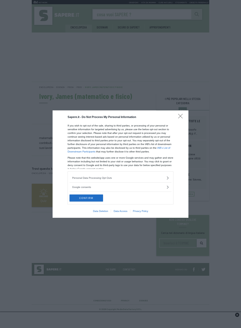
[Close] (181, 117)
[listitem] (120, 178)
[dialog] (120, 164)
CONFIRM (86, 198)
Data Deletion (100, 211)
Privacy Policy (140, 211)
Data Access (120, 211)
